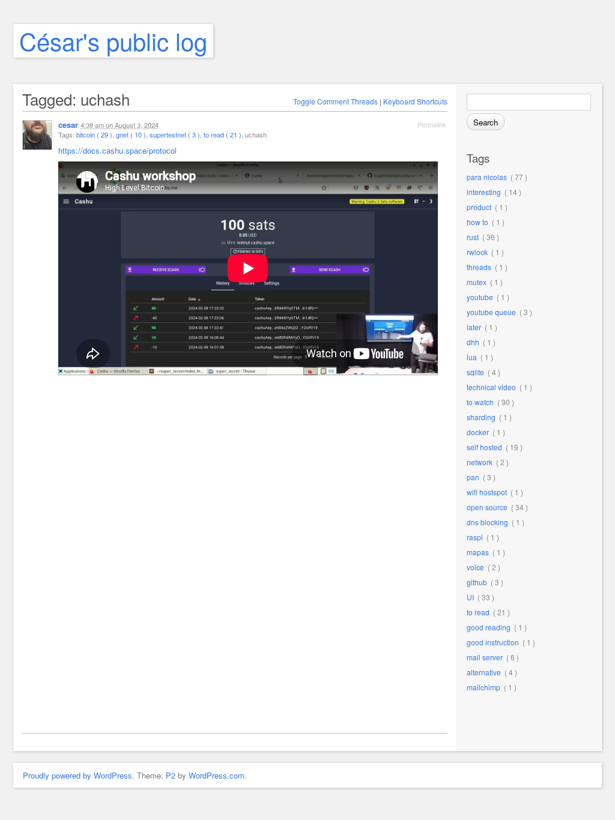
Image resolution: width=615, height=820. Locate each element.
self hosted (484, 447)
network (479, 462)
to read (478, 612)
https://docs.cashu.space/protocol (117, 150)
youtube (480, 297)
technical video (491, 387)
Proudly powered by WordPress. (79, 775)
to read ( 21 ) (222, 134)
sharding (481, 417)
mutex (476, 282)
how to (477, 222)
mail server (485, 657)
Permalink (431, 124)
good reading (488, 627)
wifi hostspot (487, 492)
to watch (480, 402)
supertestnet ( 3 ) (175, 134)
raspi (475, 537)
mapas (478, 552)
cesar (68, 124)
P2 (170, 775)
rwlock (477, 252)
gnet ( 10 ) (131, 134)
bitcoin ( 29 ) (94, 134)
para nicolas (487, 177)
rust (473, 237)
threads (479, 267)
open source (487, 507)
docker (478, 432)
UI (470, 597)
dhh (473, 342)
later (474, 327)
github (477, 582)
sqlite (475, 372)
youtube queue (491, 312)
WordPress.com (216, 775)
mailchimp (483, 687)
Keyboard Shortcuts (415, 101)
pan (473, 477)
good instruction (493, 642)
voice (475, 567)
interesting (484, 192)
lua (472, 357)
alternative (484, 672)
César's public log (113, 40)
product (479, 207)
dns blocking (487, 522)
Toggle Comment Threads (335, 101)
